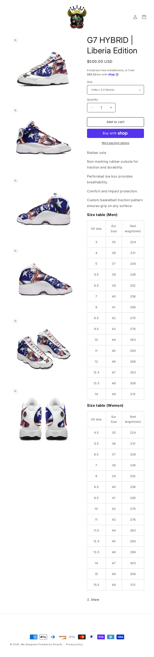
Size (90, 81)
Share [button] (95, 599)
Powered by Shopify (50, 644)
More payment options (115, 142)
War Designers (29, 644)
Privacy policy (74, 644)
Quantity (92, 99)
